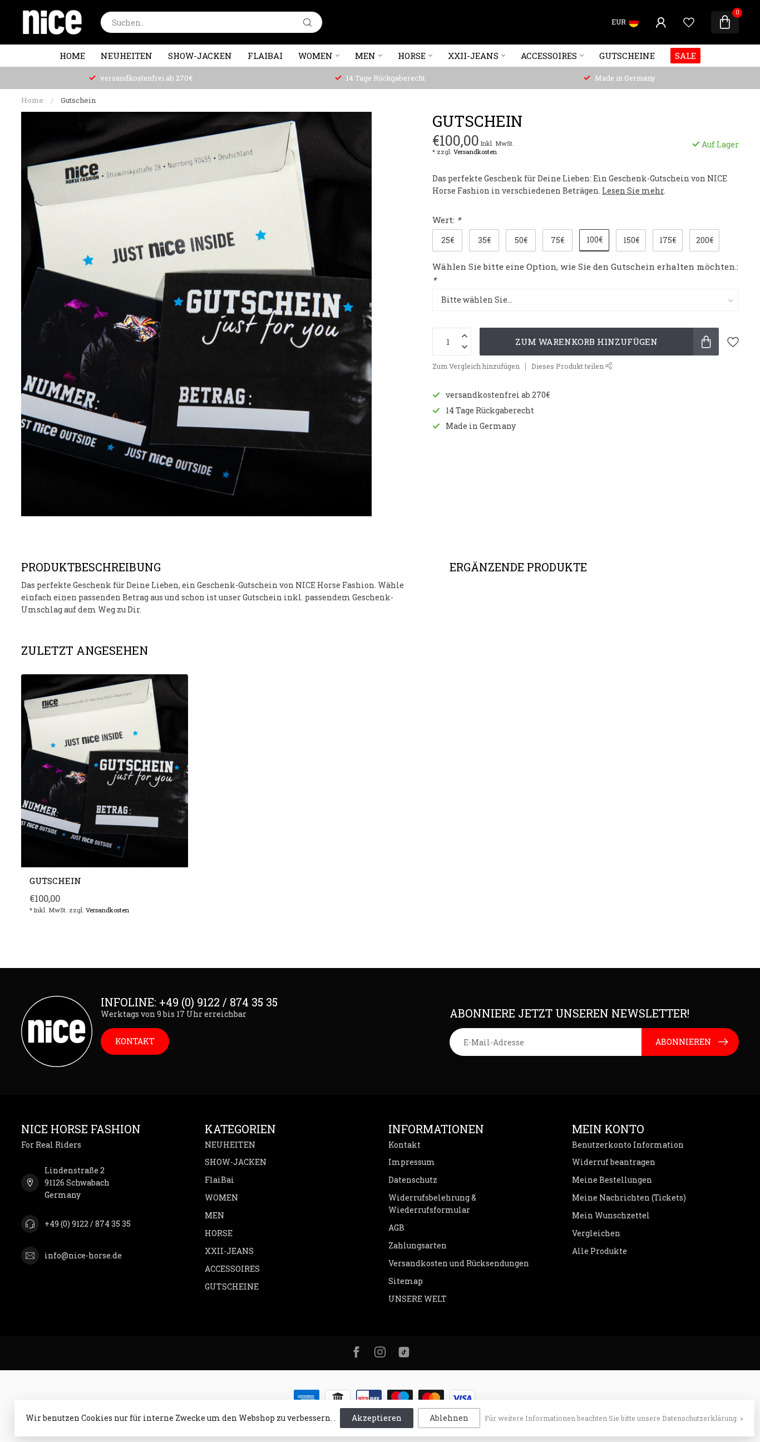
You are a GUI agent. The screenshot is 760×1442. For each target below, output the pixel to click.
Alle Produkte (599, 1251)
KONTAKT (135, 1041)
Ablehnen (449, 1418)
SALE (685, 55)
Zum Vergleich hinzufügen (476, 366)
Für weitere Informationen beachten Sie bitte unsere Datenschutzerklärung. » (614, 1418)
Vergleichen (596, 1233)
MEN (365, 55)
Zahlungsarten (417, 1245)
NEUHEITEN (126, 55)
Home (72, 55)
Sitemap (405, 1281)
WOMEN (315, 55)
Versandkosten (475, 151)
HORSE (412, 55)
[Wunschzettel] (688, 22)
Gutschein (78, 100)
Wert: (446, 219)
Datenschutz (412, 1179)
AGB (396, 1227)
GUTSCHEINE (627, 55)
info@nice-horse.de (83, 1255)
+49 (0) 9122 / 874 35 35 (88, 1223)
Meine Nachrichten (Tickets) (629, 1197)
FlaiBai (265, 55)
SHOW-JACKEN (200, 55)
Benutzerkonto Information (628, 1144)
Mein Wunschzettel (611, 1215)
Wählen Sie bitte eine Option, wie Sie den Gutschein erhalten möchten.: (585, 273)
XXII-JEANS (473, 55)
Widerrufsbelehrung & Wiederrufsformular (432, 1203)
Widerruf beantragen (613, 1162)
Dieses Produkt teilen (568, 366)
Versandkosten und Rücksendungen (458, 1263)
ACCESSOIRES (549, 55)
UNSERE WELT (417, 1298)
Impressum (411, 1162)
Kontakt (404, 1144)
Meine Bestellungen (612, 1179)
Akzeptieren (377, 1418)
